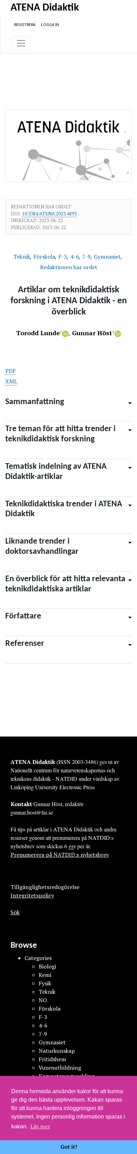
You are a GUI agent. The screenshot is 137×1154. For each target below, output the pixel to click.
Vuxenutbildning (60, 1067)
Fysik (45, 983)
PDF (10, 371)
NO (43, 1000)
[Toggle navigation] (21, 43)
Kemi (45, 975)
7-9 (87, 256)
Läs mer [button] (40, 1126)
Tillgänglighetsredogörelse (45, 887)
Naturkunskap (57, 1051)
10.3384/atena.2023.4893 (49, 213)
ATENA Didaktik (45, 7)
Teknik (22, 256)
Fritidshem (52, 1059)
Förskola (45, 256)
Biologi (47, 966)
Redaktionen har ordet (68, 267)
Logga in (50, 24)
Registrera (24, 24)
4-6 (75, 256)
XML (11, 381)
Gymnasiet (108, 256)
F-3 (63, 256)
